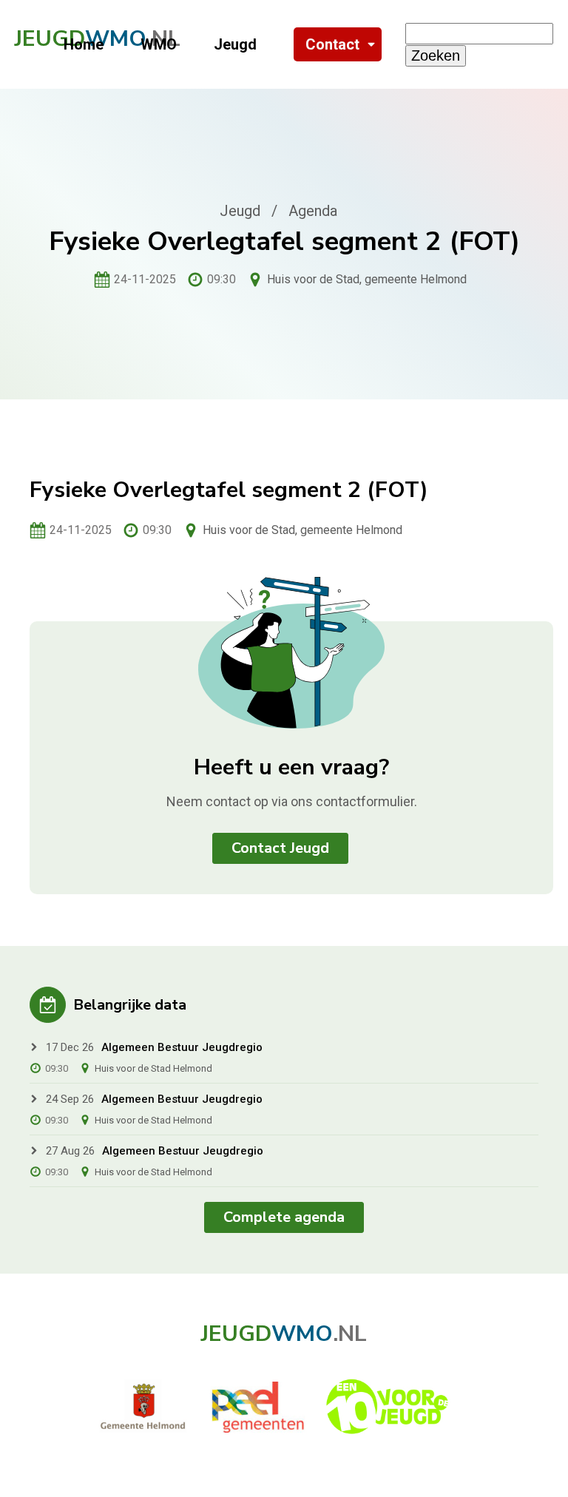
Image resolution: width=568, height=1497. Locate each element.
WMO (159, 44)
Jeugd (235, 44)
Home (84, 44)
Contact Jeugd (280, 848)
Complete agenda (284, 1217)
